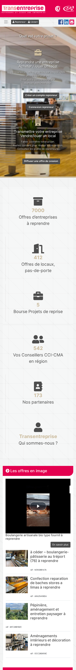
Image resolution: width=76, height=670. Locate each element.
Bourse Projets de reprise (38, 308)
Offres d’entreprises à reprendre (38, 216)
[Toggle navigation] (6, 22)
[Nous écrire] (71, 23)
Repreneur (19, 22)
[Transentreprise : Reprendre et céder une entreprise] (23, 8)
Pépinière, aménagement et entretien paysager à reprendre (47, 611)
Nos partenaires (38, 398)
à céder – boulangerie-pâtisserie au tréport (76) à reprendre (49, 556)
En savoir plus (60, 544)
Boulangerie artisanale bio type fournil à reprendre (34, 537)
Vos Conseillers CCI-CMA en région (38, 354)
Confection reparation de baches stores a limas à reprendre (49, 582)
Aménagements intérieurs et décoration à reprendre (50, 640)
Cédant (34, 22)
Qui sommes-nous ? (38, 439)
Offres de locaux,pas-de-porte (38, 264)
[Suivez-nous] (60, 23)
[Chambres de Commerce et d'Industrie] (58, 8)
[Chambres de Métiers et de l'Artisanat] (68, 8)
